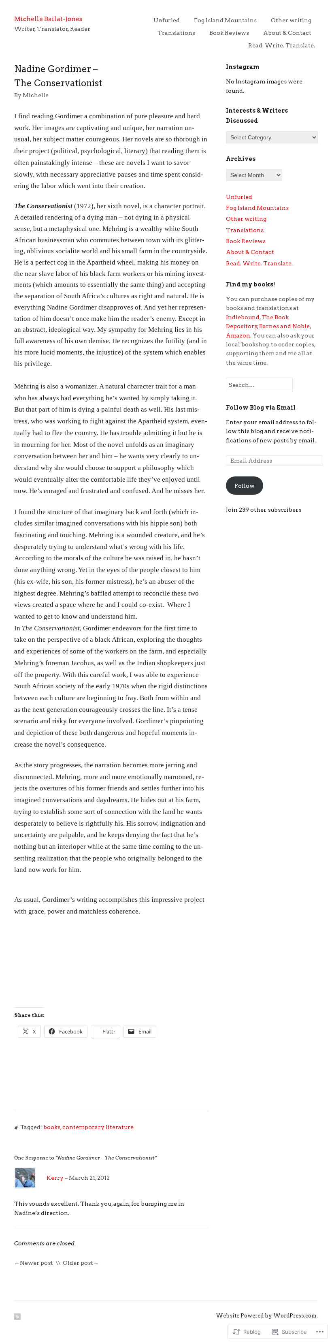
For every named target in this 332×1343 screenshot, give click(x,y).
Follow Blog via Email (261, 407)
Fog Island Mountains (225, 20)
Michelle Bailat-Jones (48, 19)
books (51, 1127)
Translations (176, 33)
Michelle (36, 95)
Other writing (291, 20)
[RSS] (17, 1316)
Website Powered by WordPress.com (266, 1316)
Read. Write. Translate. (281, 45)
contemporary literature (98, 1127)
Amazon (238, 335)
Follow (244, 486)
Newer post (36, 1263)
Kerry (55, 1177)
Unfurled (166, 20)
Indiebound (243, 317)
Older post (78, 1263)
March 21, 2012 (89, 1177)
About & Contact (287, 33)
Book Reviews (229, 33)
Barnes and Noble (284, 326)
